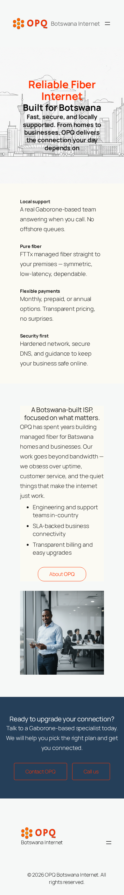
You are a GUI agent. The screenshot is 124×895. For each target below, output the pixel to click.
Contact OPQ (40, 771)
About (61, 574)
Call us (91, 771)
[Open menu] (107, 23)
